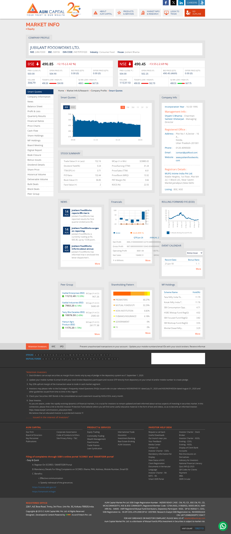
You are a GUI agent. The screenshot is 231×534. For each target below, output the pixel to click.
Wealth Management (96, 439)
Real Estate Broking (126, 441)
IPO (61, 346)
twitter (173, 2)
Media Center (154, 444)
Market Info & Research (78, 90)
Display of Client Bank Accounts (188, 449)
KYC (53, 346)
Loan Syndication (94, 448)
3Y (142, 107)
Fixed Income (93, 442)
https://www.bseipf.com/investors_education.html (50, 410)
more (97, 263)
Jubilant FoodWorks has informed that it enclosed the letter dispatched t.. (82, 252)
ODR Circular (184, 479)
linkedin (181, 2)
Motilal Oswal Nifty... (173, 328)
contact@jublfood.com (186, 152)
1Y (138, 107)
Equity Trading (93, 432)
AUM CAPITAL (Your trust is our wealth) (45, 9)
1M (127, 107)
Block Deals (33, 189)
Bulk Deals (33, 184)
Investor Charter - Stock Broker (189, 433)
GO (196, 12)
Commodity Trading (95, 436)
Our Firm (30, 432)
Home (61, 90)
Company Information (39, 96)
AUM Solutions (124, 444)
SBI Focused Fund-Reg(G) (175, 317)
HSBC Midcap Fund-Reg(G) (176, 312)
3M (133, 107)
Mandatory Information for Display (160, 455)
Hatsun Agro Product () (68, 323)
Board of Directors (34, 435)
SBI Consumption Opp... (175, 307)
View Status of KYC (156, 460)
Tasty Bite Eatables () (73, 312)
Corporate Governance (67, 432)
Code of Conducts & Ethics (68, 435)
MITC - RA (152, 476)
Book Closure (34, 154)
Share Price (33, 169)
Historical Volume (37, 174)
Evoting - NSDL (185, 444)
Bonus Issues (34, 159)
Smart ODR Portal (156, 479)
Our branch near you (157, 438)
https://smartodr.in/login (44, 491)
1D (122, 107)
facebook (166, 2)
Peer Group (33, 193)
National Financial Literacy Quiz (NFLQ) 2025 (190, 465)
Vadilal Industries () (72, 302)
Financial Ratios (36, 120)
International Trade (126, 432)
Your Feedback (154, 441)
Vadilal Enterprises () (73, 293)
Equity (31, 29)
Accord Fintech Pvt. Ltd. (82, 514)
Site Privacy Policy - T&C (67, 438)
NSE (73, 107)
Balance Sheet (35, 106)
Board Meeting (35, 145)
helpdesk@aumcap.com (194, 518)
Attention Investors (37, 346)
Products (128, 12)
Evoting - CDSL (185, 441)
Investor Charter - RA (157, 472)
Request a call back (156, 432)
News (30, 101)
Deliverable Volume (38, 179)
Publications (31, 441)
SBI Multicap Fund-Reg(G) (176, 323)
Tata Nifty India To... (173, 297)
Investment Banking (126, 438)
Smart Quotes (35, 91)
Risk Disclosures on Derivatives (187, 455)
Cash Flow (33, 130)
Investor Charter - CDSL (158, 450)
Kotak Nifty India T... (173, 302)
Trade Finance (93, 445)
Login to (174, 12)
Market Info (153, 12)
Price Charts (34, 125)
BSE (66, 107)
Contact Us (153, 447)
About (106, 12)
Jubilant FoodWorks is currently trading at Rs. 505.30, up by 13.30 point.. (82, 234)
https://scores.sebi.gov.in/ (44, 487)
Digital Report (35, 150)
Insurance (122, 435)
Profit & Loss (34, 111)
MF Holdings (34, 140)
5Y (147, 107)
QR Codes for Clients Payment (188, 471)
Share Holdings (36, 135)
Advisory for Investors (188, 460)
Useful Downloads (156, 435)
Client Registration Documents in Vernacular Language (159, 466)
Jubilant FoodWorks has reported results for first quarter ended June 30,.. (79, 216)
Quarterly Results (37, 116)
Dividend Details (36, 164)
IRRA (181, 476)
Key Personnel (32, 438)
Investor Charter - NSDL (189, 438)
